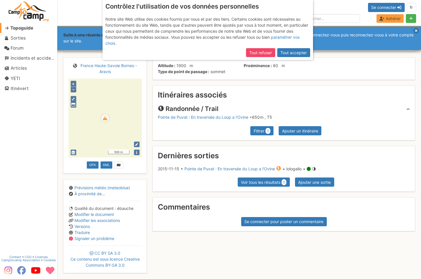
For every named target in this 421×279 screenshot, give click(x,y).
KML (106, 165)
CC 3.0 (105, 259)
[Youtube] (36, 272)
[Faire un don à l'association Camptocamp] (50, 272)
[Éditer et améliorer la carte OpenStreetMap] (136, 144)
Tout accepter (293, 52)
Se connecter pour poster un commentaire (283, 221)
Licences (41, 257)
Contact (15, 257)
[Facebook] (21, 272)
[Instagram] (7, 272)
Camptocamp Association (20, 260)
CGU (28, 257)
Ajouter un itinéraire (300, 130)
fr (411, 7)
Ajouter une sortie (314, 182)
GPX (92, 165)
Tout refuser (260, 52)
